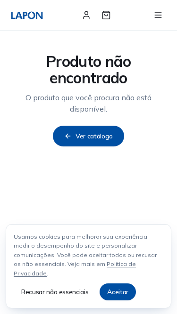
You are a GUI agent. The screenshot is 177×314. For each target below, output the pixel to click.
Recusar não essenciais (54, 292)
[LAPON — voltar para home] (26, 15)
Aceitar (117, 292)
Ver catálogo (94, 136)
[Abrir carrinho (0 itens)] (106, 15)
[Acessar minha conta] (86, 15)
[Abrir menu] (158, 15)
